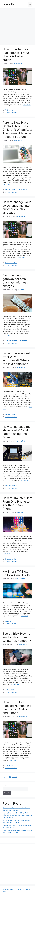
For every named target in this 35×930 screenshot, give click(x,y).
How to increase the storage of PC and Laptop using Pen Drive (17, 432)
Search (5, 786)
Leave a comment (11, 112)
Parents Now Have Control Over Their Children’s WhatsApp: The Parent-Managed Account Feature (17, 129)
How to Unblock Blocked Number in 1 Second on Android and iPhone (17, 707)
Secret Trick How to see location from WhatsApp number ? (17, 637)
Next (14, 777)
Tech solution (9, 110)
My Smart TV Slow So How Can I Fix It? (16, 573)
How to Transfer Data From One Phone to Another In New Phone (17, 503)
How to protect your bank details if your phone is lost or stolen (17, 54)
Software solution (11, 189)
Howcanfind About (9, 889)
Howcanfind (9, 4)
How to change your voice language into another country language (17, 207)
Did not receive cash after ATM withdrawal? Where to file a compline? (17, 358)
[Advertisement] (17, 25)
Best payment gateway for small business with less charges (15, 281)
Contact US (21, 889)
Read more (26, 105)
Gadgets (8, 621)
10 (10, 777)
